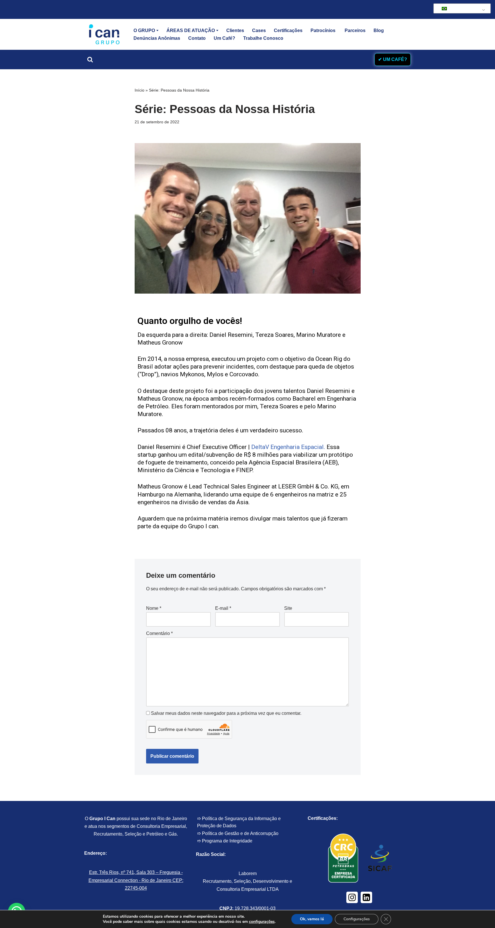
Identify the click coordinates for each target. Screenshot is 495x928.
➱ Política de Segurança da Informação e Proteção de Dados (239, 822)
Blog (379, 30)
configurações (262, 921)
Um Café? (224, 38)
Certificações (288, 30)
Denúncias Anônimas (156, 38)
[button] (157, 30)
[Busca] (90, 59)
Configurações (356, 919)
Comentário (159, 633)
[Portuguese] (461, 8)
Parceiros (355, 30)
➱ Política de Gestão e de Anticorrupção (237, 833)
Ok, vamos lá (312, 919)
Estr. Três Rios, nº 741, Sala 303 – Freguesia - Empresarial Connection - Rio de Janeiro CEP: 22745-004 (136, 880)
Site (288, 608)
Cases (259, 30)
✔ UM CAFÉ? (392, 59)
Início (139, 90)
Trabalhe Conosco (263, 38)
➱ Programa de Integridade (224, 840)
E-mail (223, 608)
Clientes (235, 30)
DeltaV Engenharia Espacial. (287, 447)
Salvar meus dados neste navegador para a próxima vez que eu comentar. (226, 713)
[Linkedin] (366, 897)
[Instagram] (352, 897)
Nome (153, 608)
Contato (197, 38)
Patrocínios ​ (324, 30)
